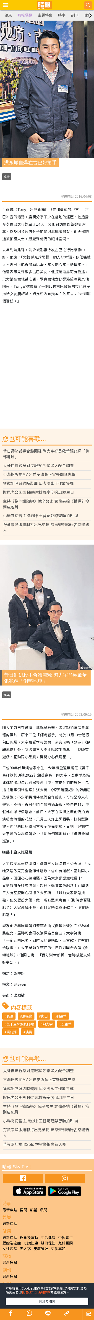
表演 (9, 1016)
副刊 (74, 15)
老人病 (25, 1248)
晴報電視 (25, 15)
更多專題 (58, 1248)
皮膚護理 (41, 1248)
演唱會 (27, 1016)
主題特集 (45, 15)
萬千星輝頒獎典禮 (20, 1024)
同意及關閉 (47, 1301)
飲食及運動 (29, 1237)
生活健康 (48, 1237)
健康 (8, 15)
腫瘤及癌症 (12, 1243)
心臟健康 (31, 1243)
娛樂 (6, 176)
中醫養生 (65, 1237)
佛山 (44, 1016)
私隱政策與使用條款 (36, 1292)
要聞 (23, 1209)
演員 (28, 1031)
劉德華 (61, 1016)
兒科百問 (65, 1243)
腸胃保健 (48, 1243)
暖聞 (43, 1209)
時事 (61, 15)
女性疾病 (10, 1248)
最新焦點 (10, 1209)
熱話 (33, 1209)
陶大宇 (47, 1024)
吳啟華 (66, 1024)
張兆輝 (11, 1031)
